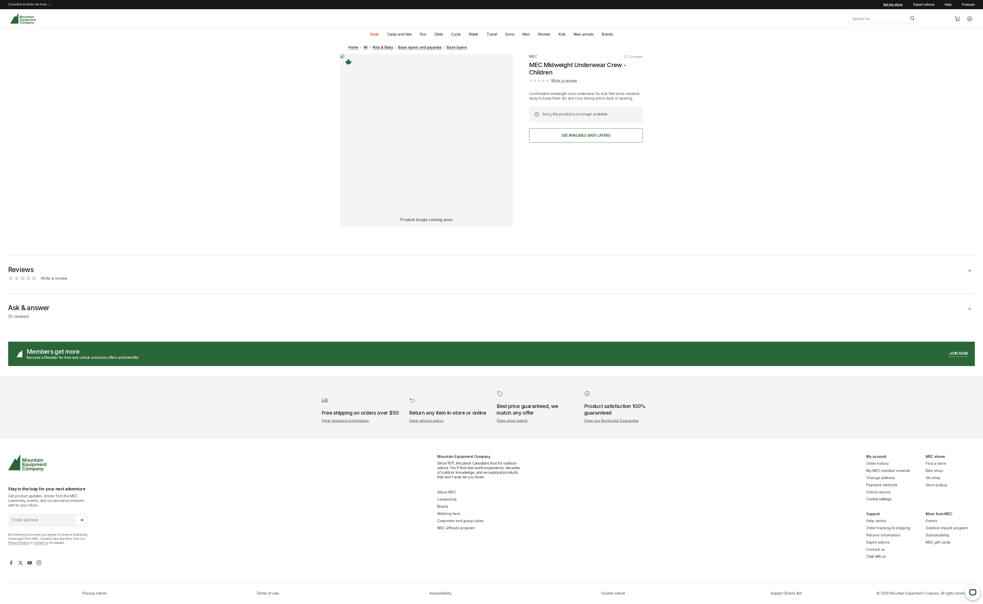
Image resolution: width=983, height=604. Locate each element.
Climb (438, 34)
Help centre (876, 521)
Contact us (875, 549)
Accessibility (440, 593)
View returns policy (426, 420)
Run (423, 34)
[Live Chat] (972, 592)
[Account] (970, 19)
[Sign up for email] (81, 520)
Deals (374, 34)
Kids (562, 34)
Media (442, 506)
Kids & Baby (383, 47)
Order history (877, 463)
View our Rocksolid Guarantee (611, 420)
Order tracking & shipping (888, 528)
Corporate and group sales (460, 521)
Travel (492, 34)
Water (473, 34)
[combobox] (897, 19)
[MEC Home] (23, 19)
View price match (512, 420)
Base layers (457, 47)
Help (948, 4)
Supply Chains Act (786, 593)
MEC (533, 56)
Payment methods (881, 485)
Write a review (564, 80)
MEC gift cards (938, 542)
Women (544, 34)
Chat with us (876, 556)
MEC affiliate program (456, 528)
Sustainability (937, 535)
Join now (958, 353)
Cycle (456, 34)
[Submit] (912, 18)
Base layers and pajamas (420, 47)
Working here (448, 513)
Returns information (883, 535)
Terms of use (267, 593)
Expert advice (923, 4)
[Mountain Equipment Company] (50, 462)
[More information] (348, 62)
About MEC (446, 492)
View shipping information (345, 420)
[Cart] (957, 19)
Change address (880, 478)
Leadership (447, 499)
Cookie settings (879, 499)
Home (353, 47)
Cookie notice (613, 593)
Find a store (936, 463)
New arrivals (584, 34)
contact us (41, 543)
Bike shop (934, 470)
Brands (607, 34)
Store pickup (936, 485)
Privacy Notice (18, 543)
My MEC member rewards (888, 470)
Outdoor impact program (947, 528)
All (366, 47)
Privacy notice (94, 593)
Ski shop (933, 478)
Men (526, 34)
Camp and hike (399, 34)
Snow (509, 34)
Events (931, 521)
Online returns (878, 492)
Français (968, 4)
